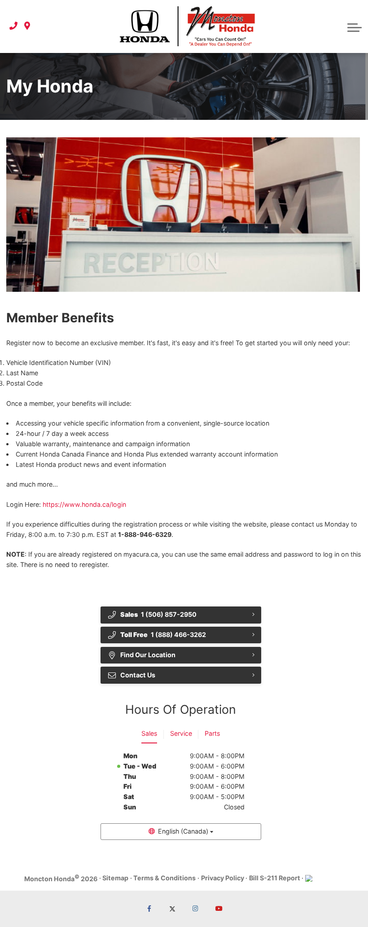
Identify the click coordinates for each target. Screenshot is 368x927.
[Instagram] (196, 909)
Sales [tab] (149, 733)
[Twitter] (172, 909)
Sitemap (115, 878)
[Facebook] (149, 909)
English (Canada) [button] (183, 831)
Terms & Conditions (164, 878)
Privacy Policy (222, 878)
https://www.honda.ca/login (84, 504)
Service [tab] (181, 733)
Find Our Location (147, 655)
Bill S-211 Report (274, 878)
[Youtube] (219, 909)
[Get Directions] (27, 26)
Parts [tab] (212, 733)
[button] (354, 26)
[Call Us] (13, 26)
